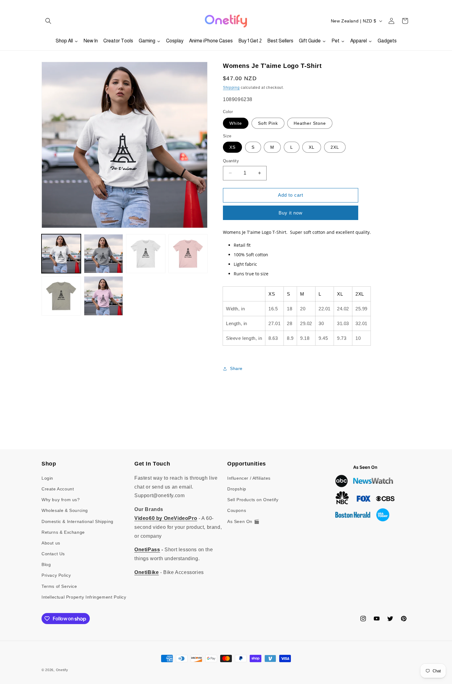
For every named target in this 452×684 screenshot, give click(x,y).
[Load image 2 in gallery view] (103, 253)
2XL (335, 147)
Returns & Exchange (63, 532)
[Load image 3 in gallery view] (145, 253)
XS (232, 147)
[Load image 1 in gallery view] (61, 253)
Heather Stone (310, 123)
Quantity (231, 161)
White (235, 123)
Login (47, 478)
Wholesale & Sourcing (65, 510)
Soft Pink (268, 123)
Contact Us (53, 553)
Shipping (231, 87)
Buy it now (291, 212)
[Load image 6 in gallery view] (103, 296)
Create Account (58, 488)
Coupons (236, 510)
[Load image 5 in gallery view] (61, 296)
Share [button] (236, 368)
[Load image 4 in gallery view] (188, 253)
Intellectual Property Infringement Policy (84, 597)
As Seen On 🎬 (243, 521)
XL (312, 147)
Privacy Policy (56, 575)
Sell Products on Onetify (252, 499)
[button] (48, 21)
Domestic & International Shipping (77, 521)
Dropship (236, 488)
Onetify (62, 670)
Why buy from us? (61, 499)
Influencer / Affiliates (249, 478)
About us (51, 543)
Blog (46, 564)
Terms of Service (59, 586)
